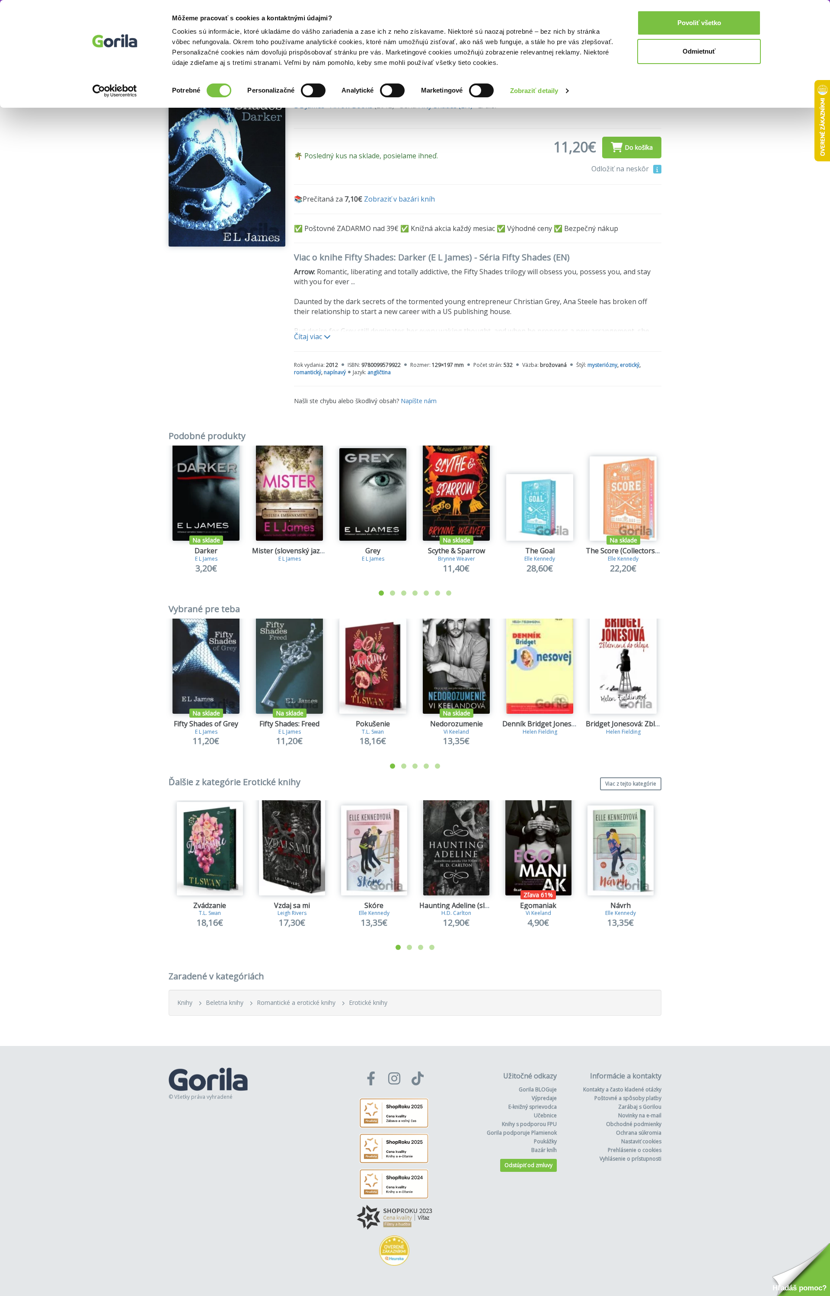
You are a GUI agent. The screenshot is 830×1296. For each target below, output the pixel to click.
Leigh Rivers (292, 913)
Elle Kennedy (539, 558)
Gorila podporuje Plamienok (522, 1132)
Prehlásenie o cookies (634, 1150)
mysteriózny (602, 365)
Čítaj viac (309, 336)
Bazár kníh (544, 1150)
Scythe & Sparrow (456, 550)
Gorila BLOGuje (538, 1089)
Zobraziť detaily (534, 90)
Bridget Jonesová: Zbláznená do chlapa (649, 723)
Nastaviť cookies (641, 1141)
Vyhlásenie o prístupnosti (630, 1158)
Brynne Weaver (456, 558)
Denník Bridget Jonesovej (543, 723)
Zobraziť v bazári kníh (399, 199)
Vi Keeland (456, 731)
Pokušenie (373, 723)
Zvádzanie (209, 905)
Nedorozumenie (456, 723)
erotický (629, 365)
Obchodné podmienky (633, 1124)
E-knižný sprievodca (532, 1106)
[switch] (313, 90)
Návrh (620, 905)
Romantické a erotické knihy (296, 1002)
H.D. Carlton (456, 913)
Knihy (184, 1002)
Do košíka (639, 147)
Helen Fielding (540, 731)
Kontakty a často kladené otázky (622, 1089)
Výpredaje (544, 1098)
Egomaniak (538, 905)
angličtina (379, 372)
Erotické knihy (368, 1002)
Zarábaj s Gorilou (639, 1106)
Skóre (373, 905)
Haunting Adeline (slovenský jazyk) (475, 905)
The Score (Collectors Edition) (633, 550)
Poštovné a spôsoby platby (627, 1098)
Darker (206, 550)
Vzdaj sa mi (292, 905)
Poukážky (545, 1141)
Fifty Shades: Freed (289, 723)
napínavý (335, 372)
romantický (307, 372)
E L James (206, 558)
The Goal (540, 550)
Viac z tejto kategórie (630, 783)
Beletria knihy (224, 1002)
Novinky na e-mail (639, 1115)
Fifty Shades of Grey (206, 723)
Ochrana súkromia (638, 1132)
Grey (372, 550)
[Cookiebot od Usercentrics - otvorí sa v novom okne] (115, 90)
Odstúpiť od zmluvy (528, 1165)
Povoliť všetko (699, 22)
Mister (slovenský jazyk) (290, 550)
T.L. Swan (373, 731)
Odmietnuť (699, 51)
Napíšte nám (419, 401)
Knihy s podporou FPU (529, 1124)
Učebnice (545, 1115)
